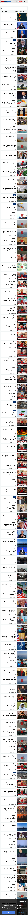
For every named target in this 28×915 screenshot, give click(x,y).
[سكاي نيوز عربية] (20, 1)
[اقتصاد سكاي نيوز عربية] (9, 1)
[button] (1, 8)
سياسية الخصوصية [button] (22, 912)
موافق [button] (8, 912)
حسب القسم (4, 11)
